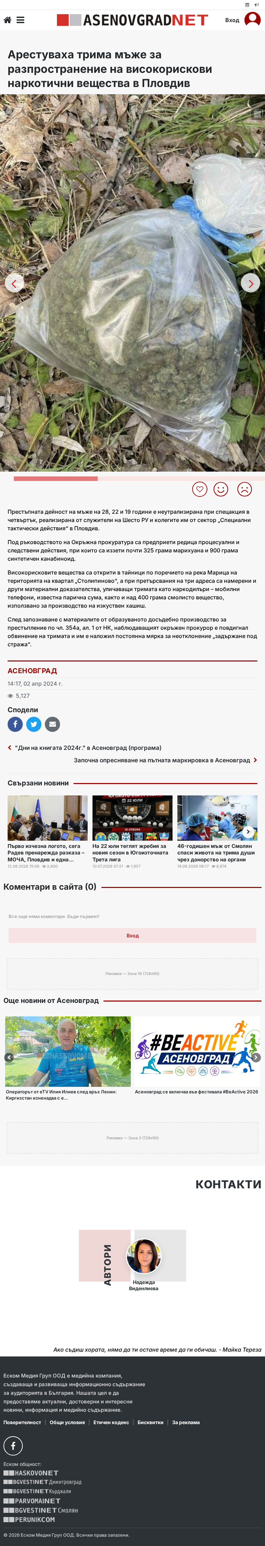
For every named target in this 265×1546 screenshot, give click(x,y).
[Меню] (20, 20)
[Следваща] (250, 282)
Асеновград (32, 671)
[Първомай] (31, 1501)
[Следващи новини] (248, 832)
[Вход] (253, 20)
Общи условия (67, 1422)
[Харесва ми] (223, 489)
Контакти (229, 1184)
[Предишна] (14, 282)
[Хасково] (30, 1473)
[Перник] (29, 1519)
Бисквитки (151, 1422)
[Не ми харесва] (247, 489)
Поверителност (22, 1422)
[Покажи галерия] (257, 113)
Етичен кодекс (111, 1422)
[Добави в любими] (200, 489)
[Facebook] (13, 1446)
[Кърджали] (37, 1491)
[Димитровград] (42, 1482)
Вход (232, 20)
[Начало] (7, 20)
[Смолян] (40, 1510)
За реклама (186, 1422)
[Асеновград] (132, 20)
